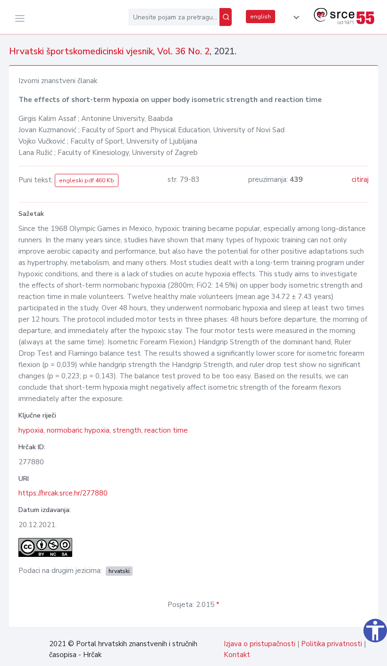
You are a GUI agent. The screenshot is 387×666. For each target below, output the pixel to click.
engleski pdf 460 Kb (86, 180)
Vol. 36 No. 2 (183, 51)
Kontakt (237, 654)
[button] (294, 17)
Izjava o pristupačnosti (259, 644)
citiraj (360, 179)
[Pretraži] (225, 17)
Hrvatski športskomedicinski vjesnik (81, 51)
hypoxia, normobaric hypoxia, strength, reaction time (103, 430)
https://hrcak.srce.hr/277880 (63, 493)
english (260, 16)
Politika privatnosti (331, 644)
